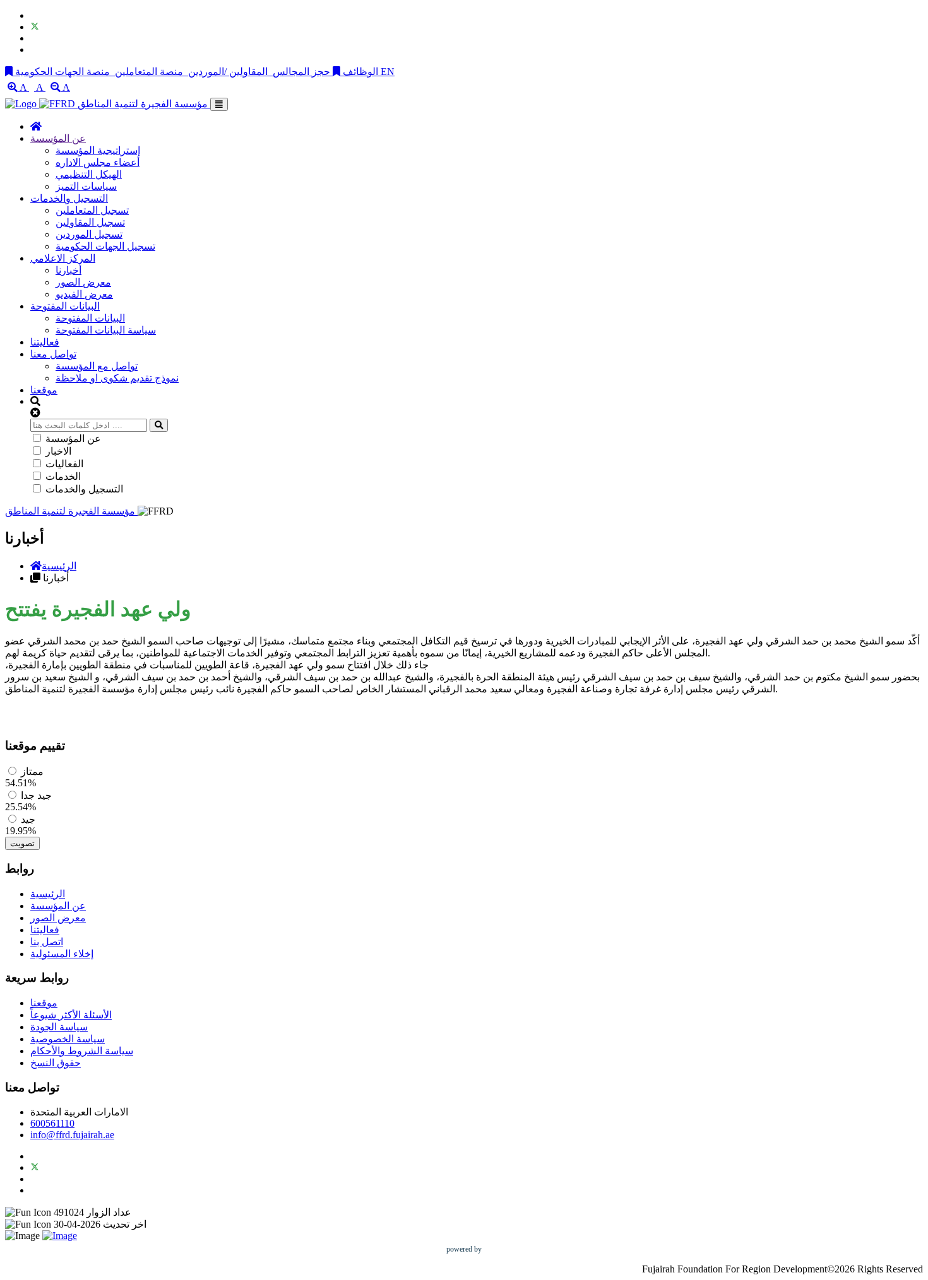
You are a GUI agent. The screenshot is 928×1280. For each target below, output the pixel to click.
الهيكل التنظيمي (89, 174)
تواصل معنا (53, 354)
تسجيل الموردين (89, 234)
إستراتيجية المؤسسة (98, 150)
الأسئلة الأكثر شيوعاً (71, 1014)
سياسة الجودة (59, 1026)
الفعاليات (64, 463)
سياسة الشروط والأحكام (81, 1050)
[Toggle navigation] (219, 104)
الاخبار (58, 451)
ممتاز (32, 771)
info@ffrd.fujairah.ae (72, 1134)
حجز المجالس (301, 71)
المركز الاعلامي (62, 258)
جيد (28, 819)
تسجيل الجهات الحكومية (105, 246)
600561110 (52, 1123)
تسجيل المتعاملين (92, 210)
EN (388, 71)
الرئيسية (59, 566)
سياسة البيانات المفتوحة (106, 330)
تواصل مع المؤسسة (97, 366)
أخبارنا (68, 270)
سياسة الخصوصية (67, 1038)
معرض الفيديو (84, 294)
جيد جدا (36, 795)
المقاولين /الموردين (228, 71)
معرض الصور (83, 282)
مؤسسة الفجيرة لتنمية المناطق (144, 103)
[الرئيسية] (36, 126)
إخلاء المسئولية (61, 953)
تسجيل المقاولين (90, 222)
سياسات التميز (86, 186)
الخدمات (63, 476)
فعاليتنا (44, 342)
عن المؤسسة (58, 138)
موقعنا (43, 390)
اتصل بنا (46, 941)
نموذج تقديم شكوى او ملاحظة (117, 378)
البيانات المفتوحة (65, 306)
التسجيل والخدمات (69, 198)
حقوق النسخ (55, 1062)
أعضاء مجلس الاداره (98, 162)
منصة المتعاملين (149, 71)
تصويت (22, 843)
